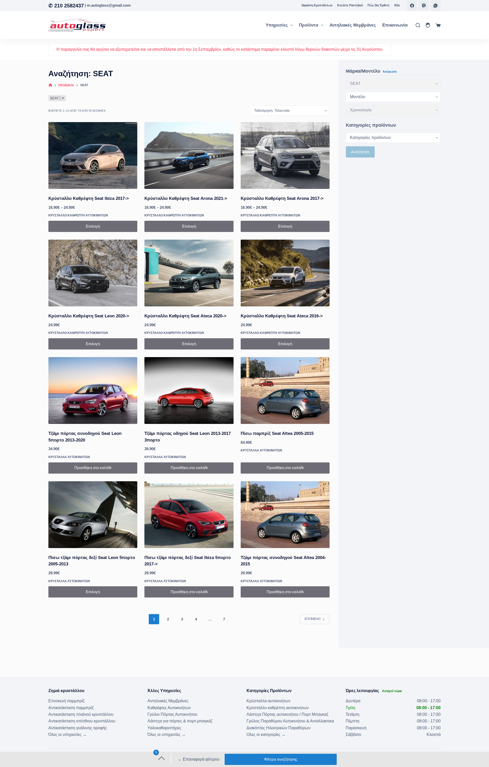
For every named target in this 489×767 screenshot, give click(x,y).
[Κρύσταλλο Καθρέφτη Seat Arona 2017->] (285, 155)
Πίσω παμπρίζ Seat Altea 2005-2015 (277, 433)
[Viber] (424, 6)
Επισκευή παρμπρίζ (66, 701)
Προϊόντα (308, 25)
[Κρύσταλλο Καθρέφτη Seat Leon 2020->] (92, 273)
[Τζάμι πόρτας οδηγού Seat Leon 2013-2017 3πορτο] (188, 390)
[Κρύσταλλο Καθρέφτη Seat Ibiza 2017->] (92, 155)
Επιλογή (93, 226)
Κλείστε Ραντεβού (350, 5)
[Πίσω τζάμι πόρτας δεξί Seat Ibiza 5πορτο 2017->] (188, 514)
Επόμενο (312, 619)
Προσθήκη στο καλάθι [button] (92, 467)
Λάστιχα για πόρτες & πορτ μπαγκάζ (179, 721)
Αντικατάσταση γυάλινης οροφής (77, 728)
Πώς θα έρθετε (379, 5)
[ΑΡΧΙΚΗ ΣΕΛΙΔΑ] (50, 85)
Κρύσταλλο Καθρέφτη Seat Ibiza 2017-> (88, 198)
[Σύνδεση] (427, 25)
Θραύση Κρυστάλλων (317, 5)
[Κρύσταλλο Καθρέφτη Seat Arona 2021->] (188, 155)
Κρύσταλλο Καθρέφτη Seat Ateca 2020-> (185, 316)
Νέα (397, 5)
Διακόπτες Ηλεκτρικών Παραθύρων (278, 728)
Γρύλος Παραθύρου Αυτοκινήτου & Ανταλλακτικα (290, 721)
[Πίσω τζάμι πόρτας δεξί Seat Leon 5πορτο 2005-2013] (92, 514)
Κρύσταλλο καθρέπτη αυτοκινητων (78, 215)
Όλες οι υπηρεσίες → (67, 734)
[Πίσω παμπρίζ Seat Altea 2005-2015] (285, 390)
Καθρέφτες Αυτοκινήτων (169, 708)
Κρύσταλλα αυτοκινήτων (69, 457)
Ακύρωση (390, 71)
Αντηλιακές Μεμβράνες (353, 25)
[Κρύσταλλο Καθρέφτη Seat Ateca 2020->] (188, 273)
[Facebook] (412, 6)
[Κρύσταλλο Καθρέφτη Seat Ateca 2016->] (285, 273)
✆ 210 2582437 (66, 5)
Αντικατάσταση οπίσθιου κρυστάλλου (81, 721)
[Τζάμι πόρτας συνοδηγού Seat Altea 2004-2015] (285, 514)
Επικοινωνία (395, 25)
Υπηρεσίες (277, 25)
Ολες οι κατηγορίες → (266, 734)
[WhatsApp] (435, 6)
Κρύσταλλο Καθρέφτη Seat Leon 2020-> (88, 316)
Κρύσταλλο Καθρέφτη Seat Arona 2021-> (185, 198)
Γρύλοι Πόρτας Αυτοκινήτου (172, 714)
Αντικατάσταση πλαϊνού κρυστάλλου (81, 714)
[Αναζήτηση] (418, 25)
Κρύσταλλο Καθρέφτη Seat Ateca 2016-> (282, 316)
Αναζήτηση (360, 152)
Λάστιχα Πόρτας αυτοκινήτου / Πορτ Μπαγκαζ (287, 714)
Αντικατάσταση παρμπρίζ (71, 708)
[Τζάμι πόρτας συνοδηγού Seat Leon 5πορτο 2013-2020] (92, 390)
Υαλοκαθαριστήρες (164, 728)
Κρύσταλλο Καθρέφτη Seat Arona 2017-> (282, 198)
